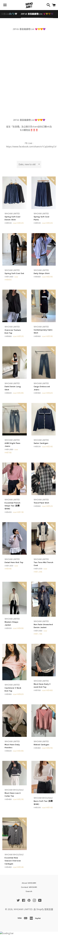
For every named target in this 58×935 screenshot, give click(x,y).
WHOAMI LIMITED (23, 909)
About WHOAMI (29, 883)
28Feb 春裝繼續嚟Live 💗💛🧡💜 (37, 14)
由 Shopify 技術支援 (43, 909)
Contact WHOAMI (29, 887)
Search (29, 891)
